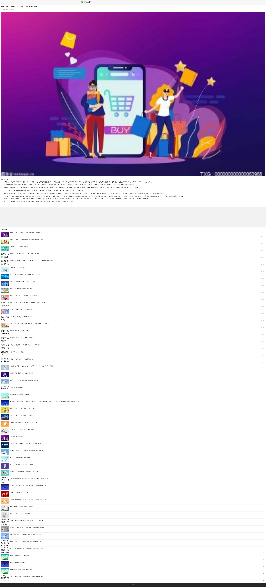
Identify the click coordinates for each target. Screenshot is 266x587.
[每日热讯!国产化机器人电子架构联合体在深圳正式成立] (133, 297)
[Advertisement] (41, 217)
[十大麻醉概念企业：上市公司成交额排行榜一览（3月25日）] (133, 423)
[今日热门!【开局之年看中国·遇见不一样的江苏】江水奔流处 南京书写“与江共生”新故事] (133, 262)
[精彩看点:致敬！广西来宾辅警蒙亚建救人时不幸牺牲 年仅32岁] (133, 543)
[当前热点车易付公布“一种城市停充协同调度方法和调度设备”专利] (133, 346)
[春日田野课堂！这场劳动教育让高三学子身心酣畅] (133, 374)
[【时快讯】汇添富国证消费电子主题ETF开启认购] (133, 430)
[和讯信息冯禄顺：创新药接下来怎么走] (133, 395)
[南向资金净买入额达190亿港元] (133, 564)
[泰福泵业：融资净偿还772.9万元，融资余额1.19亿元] (133, 283)
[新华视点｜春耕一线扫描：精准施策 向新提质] (133, 514)
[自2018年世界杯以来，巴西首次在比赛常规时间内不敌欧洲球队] (133, 536)
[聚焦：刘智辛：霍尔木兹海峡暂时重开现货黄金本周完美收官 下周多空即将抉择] (133, 325)
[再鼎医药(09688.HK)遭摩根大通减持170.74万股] (133, 339)
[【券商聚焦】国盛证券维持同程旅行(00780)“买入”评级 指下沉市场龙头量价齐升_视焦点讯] (133, 367)
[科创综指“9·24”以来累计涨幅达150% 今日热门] (133, 248)
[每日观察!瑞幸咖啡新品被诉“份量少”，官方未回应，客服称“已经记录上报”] (133, 500)
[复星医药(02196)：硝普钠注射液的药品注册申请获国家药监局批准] (133, 241)
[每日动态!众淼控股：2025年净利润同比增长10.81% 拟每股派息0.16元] (133, 522)
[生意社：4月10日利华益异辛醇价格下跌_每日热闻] (133, 409)
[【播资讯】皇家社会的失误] (133, 388)
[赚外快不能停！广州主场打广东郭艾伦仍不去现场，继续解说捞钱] (133, 234)
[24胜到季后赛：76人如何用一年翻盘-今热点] (133, 332)
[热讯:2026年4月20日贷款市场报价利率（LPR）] (133, 318)
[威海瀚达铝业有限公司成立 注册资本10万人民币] (133, 557)
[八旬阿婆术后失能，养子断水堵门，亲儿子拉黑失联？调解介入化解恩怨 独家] (133, 479)
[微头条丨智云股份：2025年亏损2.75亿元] (133, 458)
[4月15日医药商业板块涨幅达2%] (133, 353)
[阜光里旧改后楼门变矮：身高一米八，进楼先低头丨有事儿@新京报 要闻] (133, 486)
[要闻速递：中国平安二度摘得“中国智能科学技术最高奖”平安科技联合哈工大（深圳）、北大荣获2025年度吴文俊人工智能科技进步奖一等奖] (133, 402)
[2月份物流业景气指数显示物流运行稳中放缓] (133, 571)
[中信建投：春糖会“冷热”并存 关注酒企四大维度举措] (133, 493)
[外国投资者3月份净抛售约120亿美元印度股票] (133, 416)
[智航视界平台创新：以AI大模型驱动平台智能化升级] (133, 465)
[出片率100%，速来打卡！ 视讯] (133, 269)
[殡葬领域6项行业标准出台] (133, 437)
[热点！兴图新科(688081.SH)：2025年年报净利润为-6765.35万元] (133, 276)
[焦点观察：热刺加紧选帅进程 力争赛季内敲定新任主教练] (133, 472)
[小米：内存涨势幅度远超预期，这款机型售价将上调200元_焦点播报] (133, 444)
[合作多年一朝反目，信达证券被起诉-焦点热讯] (133, 360)
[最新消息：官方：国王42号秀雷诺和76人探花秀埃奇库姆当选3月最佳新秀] (133, 451)
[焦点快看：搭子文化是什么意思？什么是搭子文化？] (133, 311)
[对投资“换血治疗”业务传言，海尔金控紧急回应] (133, 507)
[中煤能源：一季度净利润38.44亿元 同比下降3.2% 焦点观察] (133, 255)
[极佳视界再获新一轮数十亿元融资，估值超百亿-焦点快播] (133, 381)
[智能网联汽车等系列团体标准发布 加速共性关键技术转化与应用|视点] (133, 529)
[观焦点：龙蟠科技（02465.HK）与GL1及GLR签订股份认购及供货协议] (133, 304)
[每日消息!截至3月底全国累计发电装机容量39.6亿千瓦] (133, 290)
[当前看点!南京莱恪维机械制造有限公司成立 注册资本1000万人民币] (133, 578)
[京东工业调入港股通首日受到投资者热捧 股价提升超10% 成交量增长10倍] (133, 550)
